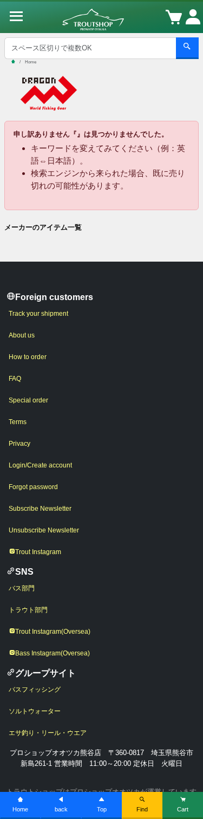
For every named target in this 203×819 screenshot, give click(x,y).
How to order (28, 357)
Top (102, 809)
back (61, 809)
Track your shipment (38, 313)
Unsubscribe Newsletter (44, 530)
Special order (28, 400)
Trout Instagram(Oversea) (52, 631)
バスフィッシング (35, 689)
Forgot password (33, 487)
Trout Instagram (38, 552)
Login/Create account (40, 465)
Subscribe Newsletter (40, 508)
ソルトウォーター (35, 711)
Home (20, 809)
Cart (182, 809)
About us (22, 335)
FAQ (15, 378)
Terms (18, 422)
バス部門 (22, 588)
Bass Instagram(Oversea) (52, 653)
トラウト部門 (28, 610)
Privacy (19, 443)
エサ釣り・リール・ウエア (48, 733)
